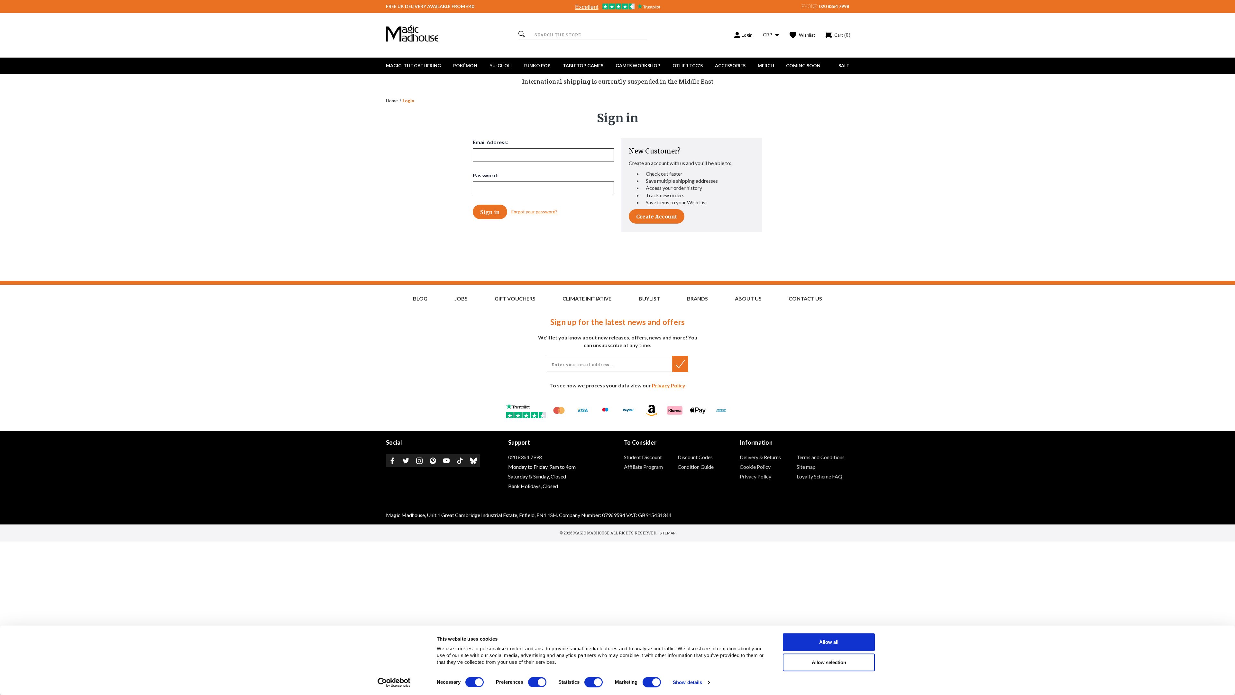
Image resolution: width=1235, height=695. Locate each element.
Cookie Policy (755, 467)
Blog (420, 298)
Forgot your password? (534, 211)
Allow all (828, 642)
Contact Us (805, 298)
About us (748, 298)
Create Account (656, 216)
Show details (687, 682)
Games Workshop (638, 65)
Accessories (730, 65)
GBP (768, 34)
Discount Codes (695, 457)
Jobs (461, 298)
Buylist (649, 298)
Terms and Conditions (821, 457)
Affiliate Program (643, 467)
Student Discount (643, 457)
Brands (697, 298)
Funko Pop (537, 65)
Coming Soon (803, 65)
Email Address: (490, 142)
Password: (485, 175)
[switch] (537, 682)
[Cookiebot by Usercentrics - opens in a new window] (394, 682)
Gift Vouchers (515, 298)
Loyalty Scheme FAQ (819, 476)
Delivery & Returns (760, 457)
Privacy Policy (668, 385)
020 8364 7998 (834, 6)
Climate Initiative (587, 298)
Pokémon (465, 65)
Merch (766, 65)
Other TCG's (687, 65)
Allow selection (829, 662)
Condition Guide (696, 467)
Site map (806, 467)
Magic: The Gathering (413, 65)
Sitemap (667, 533)
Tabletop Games (583, 65)
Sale (843, 65)
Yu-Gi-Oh (500, 65)
